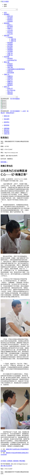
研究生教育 (10, 72)
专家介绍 (6, 133)
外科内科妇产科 (12, 60)
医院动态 (10, 32)
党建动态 (10, 83)
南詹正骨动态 (10, 113)
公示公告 (10, 33)
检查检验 (6, 132)
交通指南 (10, 461)
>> (22, 111)
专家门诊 (10, 53)
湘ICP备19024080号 (6, 465)
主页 (24, 111)
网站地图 (22, 461)
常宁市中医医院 (15, 98)
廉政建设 (10, 85)
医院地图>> (4, 162)
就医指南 (6, 128)
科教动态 (10, 71)
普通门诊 (10, 55)
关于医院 (3, 461)
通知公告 (10, 92)
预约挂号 (6, 130)
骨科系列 (10, 58)
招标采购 (10, 94)
